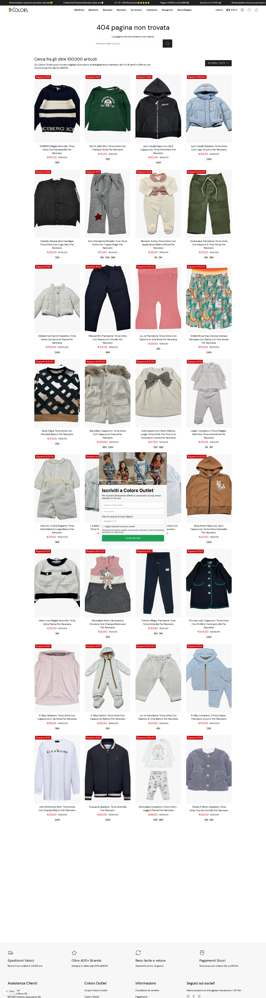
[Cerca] (167, 43)
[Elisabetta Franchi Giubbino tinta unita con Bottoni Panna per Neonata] (57, 298)
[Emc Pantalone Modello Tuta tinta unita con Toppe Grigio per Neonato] (108, 203)
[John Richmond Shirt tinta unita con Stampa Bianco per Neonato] (57, 769)
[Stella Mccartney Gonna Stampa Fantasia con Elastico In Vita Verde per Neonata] (209, 298)
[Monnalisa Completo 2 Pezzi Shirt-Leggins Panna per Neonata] (158, 769)
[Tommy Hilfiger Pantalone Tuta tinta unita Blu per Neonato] (158, 583)
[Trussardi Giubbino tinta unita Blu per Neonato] (108, 769)
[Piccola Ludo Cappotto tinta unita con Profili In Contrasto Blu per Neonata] (209, 583)
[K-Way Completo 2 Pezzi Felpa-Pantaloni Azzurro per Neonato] (209, 678)
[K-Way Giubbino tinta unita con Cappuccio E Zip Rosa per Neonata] (57, 678)
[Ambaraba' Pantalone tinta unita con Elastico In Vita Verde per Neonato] (209, 203)
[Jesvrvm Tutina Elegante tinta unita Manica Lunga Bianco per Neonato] (57, 488)
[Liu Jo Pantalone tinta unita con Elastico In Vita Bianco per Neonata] (158, 678)
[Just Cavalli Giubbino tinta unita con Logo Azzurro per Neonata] (209, 108)
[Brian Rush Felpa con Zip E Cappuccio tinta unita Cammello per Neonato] (209, 488)
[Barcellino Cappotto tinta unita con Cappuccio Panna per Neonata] (108, 393)
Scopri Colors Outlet (95, 990)
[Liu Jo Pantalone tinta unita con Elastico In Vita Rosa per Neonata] (158, 298)
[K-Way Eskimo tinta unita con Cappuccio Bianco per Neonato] (108, 678)
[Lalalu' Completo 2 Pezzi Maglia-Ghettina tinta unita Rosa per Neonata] (209, 393)
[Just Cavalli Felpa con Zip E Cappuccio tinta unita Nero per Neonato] (158, 108)
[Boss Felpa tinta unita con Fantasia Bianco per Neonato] (57, 393)
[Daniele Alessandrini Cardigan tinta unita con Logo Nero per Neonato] (57, 203)
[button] (79, 10)
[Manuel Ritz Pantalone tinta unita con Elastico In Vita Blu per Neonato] (108, 298)
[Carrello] (256, 9)
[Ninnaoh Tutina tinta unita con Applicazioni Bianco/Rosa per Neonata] (158, 203)
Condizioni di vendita (147, 990)
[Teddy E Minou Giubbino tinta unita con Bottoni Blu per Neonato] (209, 769)
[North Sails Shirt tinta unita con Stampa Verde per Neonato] (108, 108)
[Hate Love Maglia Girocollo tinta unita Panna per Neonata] (57, 583)
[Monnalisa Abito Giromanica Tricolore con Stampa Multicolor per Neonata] (108, 583)
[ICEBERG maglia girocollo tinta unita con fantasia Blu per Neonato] (57, 108)
